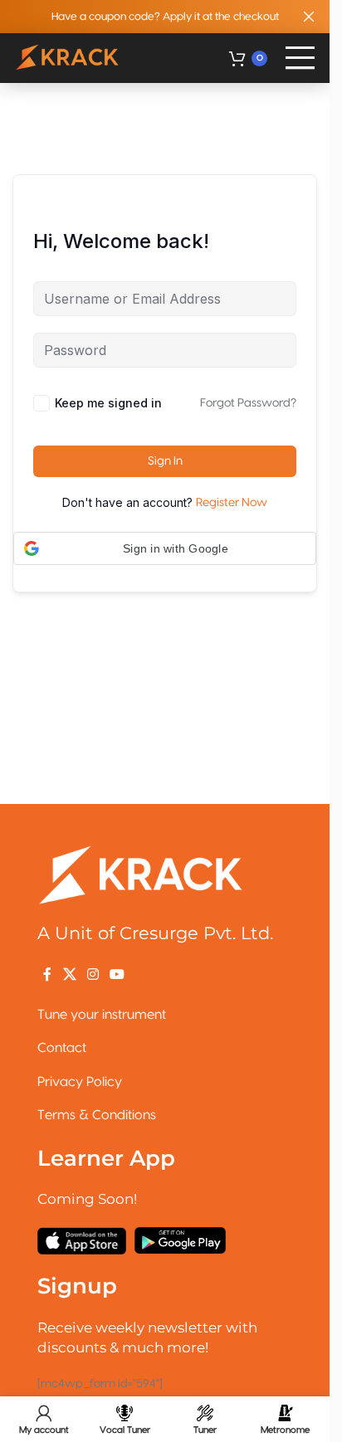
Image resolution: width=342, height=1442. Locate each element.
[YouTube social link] (117, 974)
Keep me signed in (108, 403)
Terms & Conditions (96, 1115)
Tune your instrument (101, 1014)
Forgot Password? (248, 403)
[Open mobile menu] (300, 58)
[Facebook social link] (47, 974)
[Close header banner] (309, 16)
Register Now (231, 503)
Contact (61, 1048)
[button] (164, 548)
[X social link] (69, 974)
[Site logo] (68, 58)
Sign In (165, 461)
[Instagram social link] (92, 974)
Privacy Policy (79, 1082)
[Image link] (141, 874)
